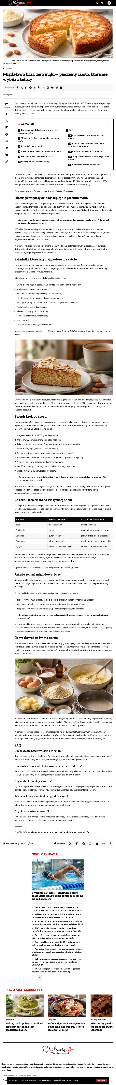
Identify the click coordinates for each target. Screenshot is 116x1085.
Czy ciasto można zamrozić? (86, 164)
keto (46, 832)
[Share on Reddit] (97, 843)
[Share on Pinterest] (30, 87)
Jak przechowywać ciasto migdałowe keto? (88, 158)
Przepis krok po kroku (32, 146)
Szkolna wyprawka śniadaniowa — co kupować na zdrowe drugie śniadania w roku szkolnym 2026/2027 (57, 962)
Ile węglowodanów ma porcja (35, 161)
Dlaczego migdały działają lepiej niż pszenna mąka (37, 131)
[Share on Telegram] (44, 87)
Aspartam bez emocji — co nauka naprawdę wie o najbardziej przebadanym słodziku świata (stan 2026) (57, 952)
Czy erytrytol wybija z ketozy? (87, 151)
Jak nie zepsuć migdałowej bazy (37, 156)
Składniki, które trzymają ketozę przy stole (38, 139)
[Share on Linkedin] (39, 87)
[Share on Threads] (48, 87)
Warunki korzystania (70, 1080)
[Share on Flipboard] (26, 87)
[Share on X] (22, 87)
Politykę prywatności (52, 1080)
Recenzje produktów (98, 1020)
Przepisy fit (7, 69)
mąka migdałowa (67, 832)
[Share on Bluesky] (52, 87)
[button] (101, 1080)
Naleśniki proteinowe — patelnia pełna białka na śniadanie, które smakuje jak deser (66, 1026)
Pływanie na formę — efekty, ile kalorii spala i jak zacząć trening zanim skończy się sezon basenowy (57, 896)
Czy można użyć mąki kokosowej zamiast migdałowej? (86, 145)
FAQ (71, 130)
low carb (54, 832)
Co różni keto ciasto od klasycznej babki (41, 151)
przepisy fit (83, 832)
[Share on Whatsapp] (35, 87)
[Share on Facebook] (17, 87)
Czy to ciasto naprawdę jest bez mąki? (86, 137)
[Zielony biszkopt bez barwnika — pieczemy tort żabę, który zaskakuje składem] (25, 1006)
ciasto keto (37, 832)
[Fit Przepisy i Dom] (20, 3)
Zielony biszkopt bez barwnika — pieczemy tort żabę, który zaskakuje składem (24, 1026)
